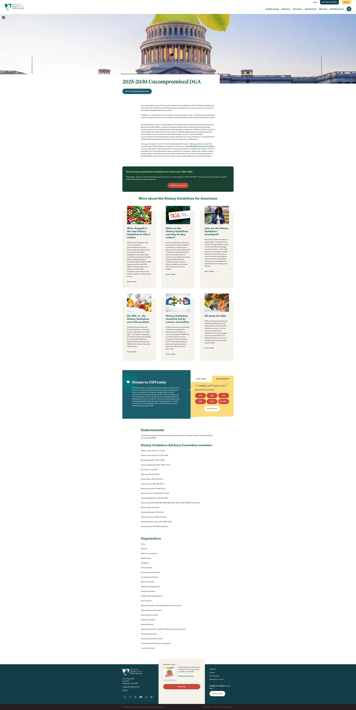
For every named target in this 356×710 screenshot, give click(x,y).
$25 (212, 395)
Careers (212, 672)
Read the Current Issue (186, 676)
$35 (223, 395)
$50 (200, 401)
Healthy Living (272, 9)
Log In (315, 2)
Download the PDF (178, 185)
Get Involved (310, 9)
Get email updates (329, 2)
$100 (212, 401)
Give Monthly (223, 379)
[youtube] (141, 697)
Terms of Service (207, 707)
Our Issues (297, 9)
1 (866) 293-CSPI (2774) (130, 687)
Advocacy (285, 9)
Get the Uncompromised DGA (137, 91)
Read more (132, 282)
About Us (323, 9)
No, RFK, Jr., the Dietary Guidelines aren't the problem (138, 318)
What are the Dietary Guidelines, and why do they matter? (177, 233)
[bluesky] (151, 697)
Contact (125, 690)
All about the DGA (215, 315)
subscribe (182, 686)
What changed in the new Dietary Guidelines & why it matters (138, 233)
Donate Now (212, 408)
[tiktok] (146, 697)
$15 (200, 395)
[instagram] (135, 697)
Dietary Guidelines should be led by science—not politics (177, 318)
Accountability (214, 676)
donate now (217, 693)
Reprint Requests (228, 707)
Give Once (201, 379)
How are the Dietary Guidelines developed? (216, 231)
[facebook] (124, 697)
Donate (346, 2)
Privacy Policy (217, 707)
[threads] (130, 697)
